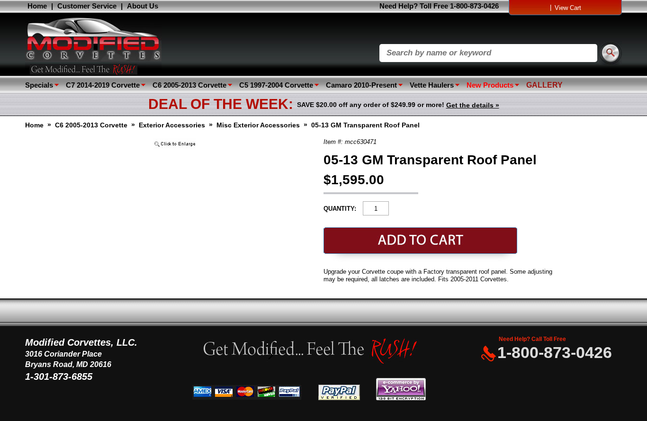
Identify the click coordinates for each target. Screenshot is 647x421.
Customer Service (87, 6)
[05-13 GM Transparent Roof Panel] (174, 147)
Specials (39, 85)
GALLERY (544, 85)
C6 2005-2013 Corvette (189, 85)
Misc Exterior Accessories (258, 125)
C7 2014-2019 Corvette (103, 85)
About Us (142, 6)
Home (37, 6)
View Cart (568, 7)
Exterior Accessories (172, 125)
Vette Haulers (432, 85)
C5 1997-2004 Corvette (276, 85)
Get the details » (472, 105)
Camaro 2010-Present (361, 85)
